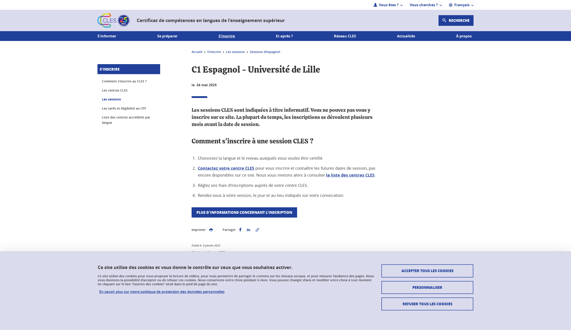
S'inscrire (110, 69)
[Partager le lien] (257, 229)
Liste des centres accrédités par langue (126, 120)
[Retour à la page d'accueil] (113, 20)
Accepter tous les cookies (427, 270)
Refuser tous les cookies (427, 303)
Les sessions (111, 99)
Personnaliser (427, 287)
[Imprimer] (211, 229)
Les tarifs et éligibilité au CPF (124, 108)
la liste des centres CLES (350, 175)
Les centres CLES (115, 90)
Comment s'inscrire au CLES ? (124, 81)
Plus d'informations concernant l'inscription (244, 212)
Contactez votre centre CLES (226, 168)
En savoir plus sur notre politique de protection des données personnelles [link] (162, 292)
